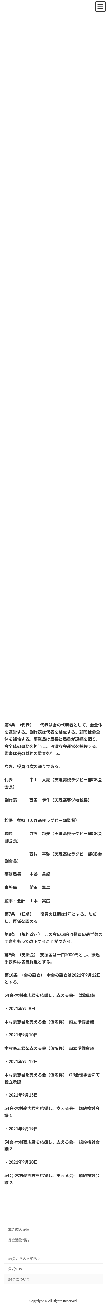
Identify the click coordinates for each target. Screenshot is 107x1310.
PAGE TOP (98, 1264)
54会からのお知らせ (24, 1259)
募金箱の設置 (18, 1230)
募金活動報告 (18, 1240)
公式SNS (15, 1269)
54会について (19, 1279)
